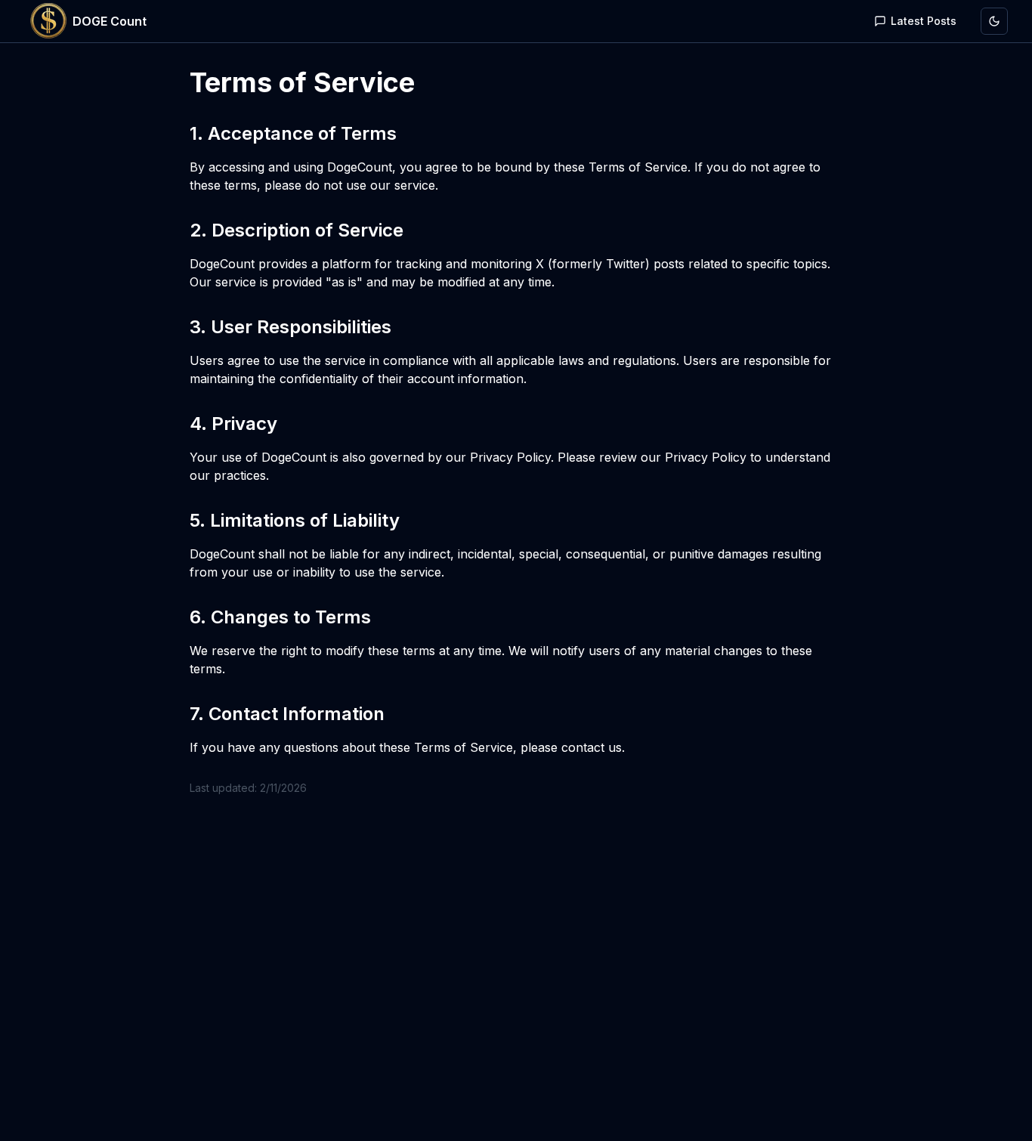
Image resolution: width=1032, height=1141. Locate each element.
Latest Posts (923, 20)
